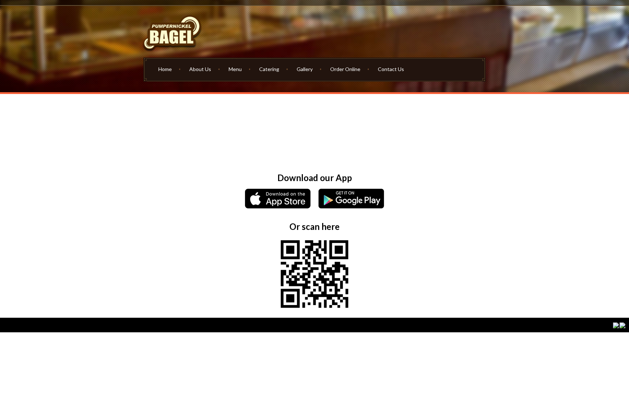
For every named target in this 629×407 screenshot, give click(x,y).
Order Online (345, 69)
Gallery (305, 69)
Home (165, 69)
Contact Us (391, 69)
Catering (269, 69)
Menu (235, 69)
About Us (200, 69)
